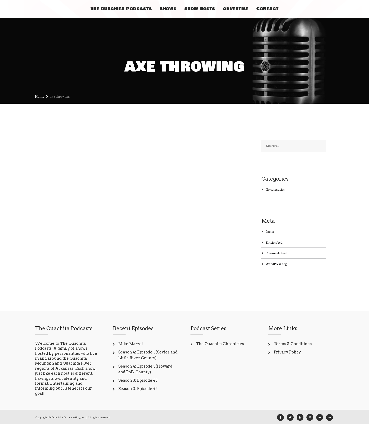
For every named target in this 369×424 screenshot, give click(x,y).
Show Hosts (199, 9)
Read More (51, 263)
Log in (270, 231)
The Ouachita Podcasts (121, 9)
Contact (267, 9)
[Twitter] (290, 417)
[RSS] (300, 417)
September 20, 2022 (57, 221)
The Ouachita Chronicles (220, 344)
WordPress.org (276, 264)
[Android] (319, 417)
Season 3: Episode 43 (138, 380)
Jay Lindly (83, 221)
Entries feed (274, 242)
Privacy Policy (287, 352)
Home (39, 96)
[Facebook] (280, 417)
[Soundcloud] (329, 417)
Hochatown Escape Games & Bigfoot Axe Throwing (82, 203)
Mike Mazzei (130, 344)
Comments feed (276, 253)
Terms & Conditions (293, 344)
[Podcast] (309, 417)
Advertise (236, 9)
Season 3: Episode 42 (138, 388)
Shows (168, 9)
